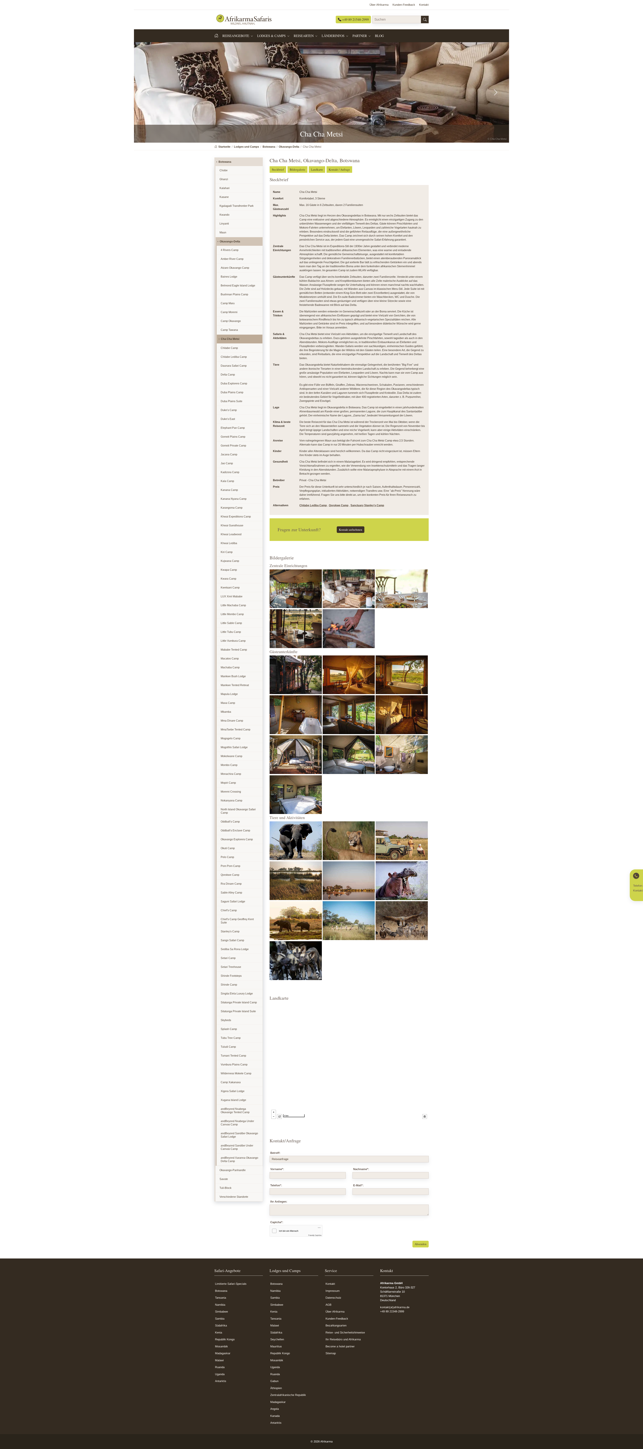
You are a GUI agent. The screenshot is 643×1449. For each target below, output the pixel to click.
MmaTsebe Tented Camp (235, 729)
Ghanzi (224, 179)
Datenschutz (333, 1297)
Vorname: (277, 1169)
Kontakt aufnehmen (350, 530)
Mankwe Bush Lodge (233, 676)
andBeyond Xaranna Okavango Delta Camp (239, 1159)
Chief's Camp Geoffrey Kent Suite (237, 921)
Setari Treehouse (231, 966)
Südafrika (221, 1325)
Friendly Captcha (315, 1235)
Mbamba (226, 711)
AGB (328, 1304)
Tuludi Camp (228, 1046)
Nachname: (361, 1169)
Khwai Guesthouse (232, 525)
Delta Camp (228, 374)
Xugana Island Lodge (233, 1100)
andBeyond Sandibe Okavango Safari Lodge (239, 1135)
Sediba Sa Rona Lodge (235, 949)
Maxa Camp (228, 702)
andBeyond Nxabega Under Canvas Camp (237, 1123)
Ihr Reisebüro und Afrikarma (343, 1339)
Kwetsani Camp (230, 587)
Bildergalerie (297, 169)
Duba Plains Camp (232, 392)
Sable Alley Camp (231, 892)
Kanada (275, 1416)
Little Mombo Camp (232, 614)
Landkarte (317, 169)
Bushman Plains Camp (234, 294)
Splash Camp (229, 1029)
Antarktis (220, 1381)
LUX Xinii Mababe (231, 596)
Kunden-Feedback (337, 1318)
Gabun (274, 1381)
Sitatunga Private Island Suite (238, 1011)
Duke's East (228, 419)
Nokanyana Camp (231, 800)
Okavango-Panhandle (233, 1170)
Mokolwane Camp (231, 756)
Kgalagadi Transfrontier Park (237, 205)
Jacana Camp (229, 454)
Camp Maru (228, 303)
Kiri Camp (227, 552)
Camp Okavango (231, 321)
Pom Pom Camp (230, 866)
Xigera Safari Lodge (232, 1091)
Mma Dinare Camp (232, 720)
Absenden (420, 1244)
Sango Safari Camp (232, 940)
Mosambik (221, 1346)
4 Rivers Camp (229, 250)
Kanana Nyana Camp (233, 498)
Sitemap (331, 1353)
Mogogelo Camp (230, 738)
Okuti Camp (228, 848)
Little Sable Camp (231, 623)
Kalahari (225, 188)
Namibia (220, 1304)
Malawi (219, 1360)
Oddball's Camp (230, 821)
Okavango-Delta (230, 241)
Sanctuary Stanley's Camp (367, 505)
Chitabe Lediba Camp (313, 505)
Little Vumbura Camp (233, 640)
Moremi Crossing (231, 791)
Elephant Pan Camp (233, 427)
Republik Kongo (225, 1339)
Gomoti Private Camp (233, 445)
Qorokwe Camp (338, 505)
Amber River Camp (232, 258)
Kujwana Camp (230, 561)
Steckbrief (278, 169)
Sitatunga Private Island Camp (239, 1002)
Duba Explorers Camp (234, 383)
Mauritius (276, 1346)
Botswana (225, 161)
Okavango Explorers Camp (237, 839)
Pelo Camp (227, 857)
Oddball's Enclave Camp (235, 830)
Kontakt (330, 1283)
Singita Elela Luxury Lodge (237, 993)
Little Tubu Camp (231, 631)
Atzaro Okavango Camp (235, 267)
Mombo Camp (229, 765)
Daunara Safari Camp (234, 365)
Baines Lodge (229, 276)
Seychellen (277, 1339)
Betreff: (275, 1153)
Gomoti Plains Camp (233, 436)
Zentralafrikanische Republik (288, 1395)
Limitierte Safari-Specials (230, 1283)
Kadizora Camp (230, 472)
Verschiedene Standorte (234, 1196)
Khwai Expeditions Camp (236, 516)
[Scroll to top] (635, 1441)
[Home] (218, 36)
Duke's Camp (229, 410)
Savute (224, 1179)
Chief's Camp (229, 910)
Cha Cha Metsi (230, 339)
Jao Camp (227, 463)
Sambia (219, 1318)
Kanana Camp (229, 490)
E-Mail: (358, 1185)
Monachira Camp (231, 773)
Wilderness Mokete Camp (236, 1073)
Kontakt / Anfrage (339, 169)
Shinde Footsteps (231, 975)
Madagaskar (222, 1353)
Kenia (218, 1332)
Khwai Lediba (229, 543)
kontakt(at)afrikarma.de (394, 1307)
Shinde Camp (229, 984)
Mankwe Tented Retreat (235, 685)
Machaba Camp (230, 667)
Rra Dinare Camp (231, 883)
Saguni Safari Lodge (233, 901)
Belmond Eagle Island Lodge (238, 285)
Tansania (220, 1297)
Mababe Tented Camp (234, 649)
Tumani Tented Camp (233, 1055)
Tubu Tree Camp (231, 1037)
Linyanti (224, 223)
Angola (274, 1408)
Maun (223, 232)
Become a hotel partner (340, 1346)
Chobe (224, 170)
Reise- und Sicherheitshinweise (345, 1332)
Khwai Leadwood (231, 534)
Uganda (220, 1374)
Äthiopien (276, 1388)
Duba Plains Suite (231, 401)
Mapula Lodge (229, 694)
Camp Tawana (229, 329)
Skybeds (226, 1020)
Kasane (224, 197)
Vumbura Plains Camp (234, 1064)
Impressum (333, 1290)
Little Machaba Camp (233, 605)
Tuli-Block (225, 1187)
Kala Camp (227, 481)
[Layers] (424, 1116)
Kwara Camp (228, 578)
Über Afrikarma (335, 1311)
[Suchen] (425, 19)
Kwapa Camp (229, 569)
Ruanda (220, 1367)
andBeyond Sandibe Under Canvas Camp (237, 1147)
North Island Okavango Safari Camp (238, 811)
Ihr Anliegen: (278, 1201)
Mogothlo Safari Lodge (234, 747)
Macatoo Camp (230, 658)
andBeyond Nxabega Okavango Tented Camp (235, 1110)
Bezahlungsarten (336, 1325)
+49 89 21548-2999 (355, 19)
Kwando (224, 214)
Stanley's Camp (230, 931)
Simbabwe (221, 1311)
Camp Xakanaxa (231, 1082)
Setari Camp (228, 958)
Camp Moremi (229, 312)
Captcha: (276, 1222)
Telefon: (276, 1185)
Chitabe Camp (229, 348)
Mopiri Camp (228, 782)
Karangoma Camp (231, 507)
